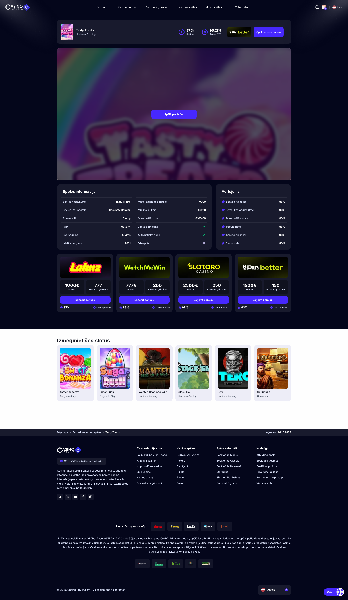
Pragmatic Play (68, 396)
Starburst (222, 471)
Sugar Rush (107, 391)
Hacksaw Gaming (86, 34)
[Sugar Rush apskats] (115, 368)
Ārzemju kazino (146, 460)
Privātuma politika (267, 471)
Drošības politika (266, 466)
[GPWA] (205, 563)
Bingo (180, 477)
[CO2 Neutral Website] (175, 563)
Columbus (263, 391)
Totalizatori (242, 7)
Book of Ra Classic (228, 460)
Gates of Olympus (227, 483)
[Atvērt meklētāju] (317, 7)
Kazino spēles (188, 7)
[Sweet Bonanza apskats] (75, 368)
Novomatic (262, 396)
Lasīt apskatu (103, 307)
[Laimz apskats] (85, 267)
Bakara (181, 483)
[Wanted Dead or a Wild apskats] (154, 368)
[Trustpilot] (159, 563)
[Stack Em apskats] (193, 368)
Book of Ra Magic (227, 455)
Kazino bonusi (127, 7)
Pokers (181, 460)
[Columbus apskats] (272, 368)
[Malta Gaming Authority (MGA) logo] (142, 563)
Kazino (100, 7)
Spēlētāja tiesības (267, 460)
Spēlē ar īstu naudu (268, 32)
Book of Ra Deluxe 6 (229, 466)
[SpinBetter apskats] (263, 267)
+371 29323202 (114, 538)
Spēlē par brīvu (174, 114)
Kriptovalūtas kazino (149, 466)
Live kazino (144, 471)
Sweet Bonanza (69, 391)
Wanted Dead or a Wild (153, 391)
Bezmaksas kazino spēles (86, 432)
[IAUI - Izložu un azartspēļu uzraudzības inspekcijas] (190, 563)
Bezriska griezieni (157, 7)
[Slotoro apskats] (203, 267)
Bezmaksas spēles (188, 455)
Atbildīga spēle (265, 455)
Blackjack (182, 466)
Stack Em (184, 391)
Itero (221, 391)
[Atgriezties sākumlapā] (17, 7)
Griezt (331, 592)
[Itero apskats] (233, 368)
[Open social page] (60, 497)
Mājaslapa (62, 432)
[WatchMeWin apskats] (144, 267)
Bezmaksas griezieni (149, 483)
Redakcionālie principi (269, 477)
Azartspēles (214, 7)
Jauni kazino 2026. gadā (152, 455)
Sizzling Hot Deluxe (228, 477)
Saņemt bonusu (85, 299)
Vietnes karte (264, 483)
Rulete (180, 471)
